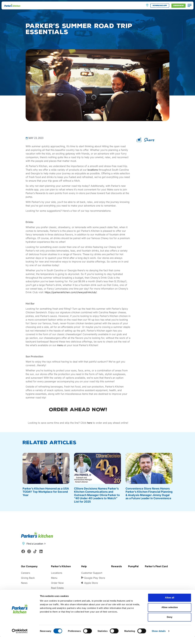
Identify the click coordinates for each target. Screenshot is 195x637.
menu (60, 345)
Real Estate (57, 587)
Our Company (29, 566)
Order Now (57, 582)
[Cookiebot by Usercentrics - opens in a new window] (19, 631)
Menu (54, 577)
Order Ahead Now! (78, 409)
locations (92, 169)
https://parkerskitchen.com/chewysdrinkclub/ (71, 292)
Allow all (169, 597)
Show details (159, 631)
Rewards (116, 566)
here (89, 422)
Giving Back (28, 577)
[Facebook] (23, 551)
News (24, 582)
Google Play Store (94, 577)
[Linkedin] (41, 551)
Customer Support (91, 572)
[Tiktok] (35, 551)
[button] (146, 139)
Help (84, 566)
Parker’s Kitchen (61, 566)
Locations (56, 572)
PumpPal (133, 566)
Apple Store (91, 582)
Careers (25, 572)
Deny (169, 617)
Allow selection (169, 607)
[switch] (87, 630)
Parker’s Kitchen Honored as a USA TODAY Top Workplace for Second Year (46, 492)
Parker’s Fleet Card (156, 566)
